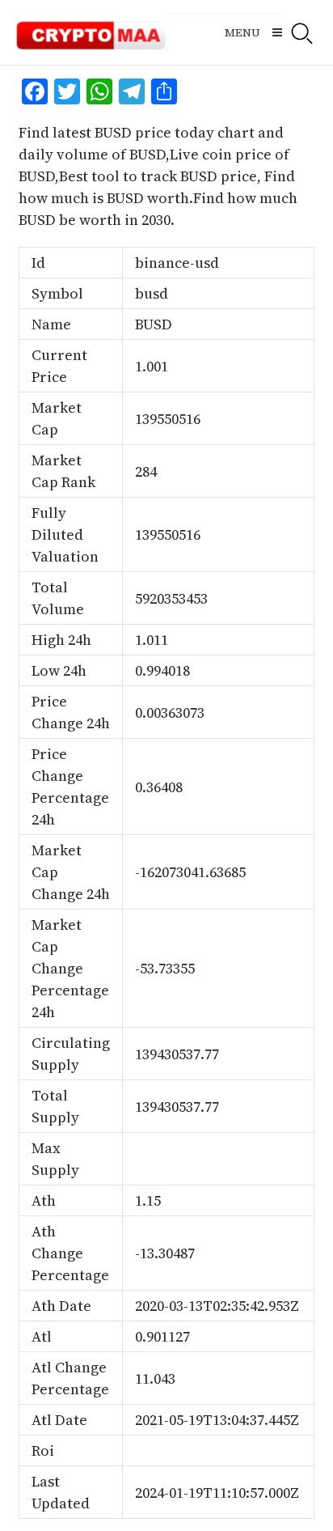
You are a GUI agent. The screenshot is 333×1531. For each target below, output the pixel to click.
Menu (242, 32)
